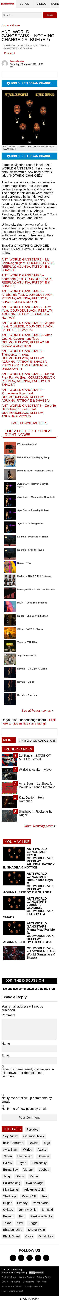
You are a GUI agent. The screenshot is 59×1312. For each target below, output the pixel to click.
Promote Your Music (12, 1286)
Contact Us (28, 1281)
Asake (42, 1149)
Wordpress (19, 1272)
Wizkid (27, 1149)
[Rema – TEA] (10, 567)
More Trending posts (40, 826)
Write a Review (26, 1277)
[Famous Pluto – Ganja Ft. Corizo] (10, 474)
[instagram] (29, 1258)
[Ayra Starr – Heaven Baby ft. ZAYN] (10, 488)
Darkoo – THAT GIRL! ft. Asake (34, 576)
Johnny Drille (28, 1209)
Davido (33, 1143)
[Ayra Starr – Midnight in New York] (10, 501)
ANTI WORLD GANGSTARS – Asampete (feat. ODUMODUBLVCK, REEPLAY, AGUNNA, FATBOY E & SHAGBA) (27, 281)
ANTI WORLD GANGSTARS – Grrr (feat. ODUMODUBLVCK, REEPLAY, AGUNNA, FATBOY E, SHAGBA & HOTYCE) (27, 312)
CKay (29, 1236)
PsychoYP (29, 1196)
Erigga (32, 1223)
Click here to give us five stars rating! (29, 721)
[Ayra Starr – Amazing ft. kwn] (10, 514)
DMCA (5, 1281)
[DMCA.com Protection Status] (36, 1272)
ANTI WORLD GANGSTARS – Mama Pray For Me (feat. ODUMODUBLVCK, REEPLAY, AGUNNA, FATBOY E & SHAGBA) (29, 379)
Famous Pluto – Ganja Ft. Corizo (35, 470)
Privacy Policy (44, 1277)
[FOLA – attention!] (10, 448)
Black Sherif (11, 1236)
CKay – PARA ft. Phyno (30, 629)
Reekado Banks (41, 1216)
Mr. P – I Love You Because (32, 602)
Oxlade (8, 1209)
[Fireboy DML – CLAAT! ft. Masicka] (10, 593)
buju (47, 1143)
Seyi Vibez (10, 1136)
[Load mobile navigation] (55, 4)
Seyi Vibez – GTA (26, 655)
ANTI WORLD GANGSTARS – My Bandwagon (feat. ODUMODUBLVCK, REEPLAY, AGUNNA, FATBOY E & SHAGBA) (28, 265)
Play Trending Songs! (12, 1291)
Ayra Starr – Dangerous (30, 523)
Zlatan (7, 1156)
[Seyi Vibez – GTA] (10, 659)
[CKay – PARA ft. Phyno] (10, 633)
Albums (15, 25)
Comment (9, 53)
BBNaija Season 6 (33, 1286)
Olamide (43, 1156)
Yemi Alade (40, 1203)
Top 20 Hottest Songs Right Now (28, 433)
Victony (28, 1169)
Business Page (9, 1277)
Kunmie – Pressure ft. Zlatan (32, 536)
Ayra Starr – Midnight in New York (36, 497)
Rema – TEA (24, 563)
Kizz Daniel (11, 1189)
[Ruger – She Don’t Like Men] (10, 620)
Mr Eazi (47, 1209)
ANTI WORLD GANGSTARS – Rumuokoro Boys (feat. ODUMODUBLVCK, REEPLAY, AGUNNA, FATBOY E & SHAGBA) (26, 395)
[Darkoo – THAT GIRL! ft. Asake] (10, 580)
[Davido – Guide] (10, 686)
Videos (41, 3)
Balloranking (11, 1183)
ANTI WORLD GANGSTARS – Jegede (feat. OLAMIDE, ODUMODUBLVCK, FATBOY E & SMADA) (28, 326)
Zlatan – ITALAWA (27, 642)
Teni (44, 1196)
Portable (32, 1129)
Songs (24, 3)
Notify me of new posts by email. (24, 1108)
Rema (34, 1176)
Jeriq (6, 1176)
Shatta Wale (36, 1229)
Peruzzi (8, 1216)
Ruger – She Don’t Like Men (32, 616)
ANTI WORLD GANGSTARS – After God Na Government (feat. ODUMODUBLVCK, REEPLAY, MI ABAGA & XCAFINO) (27, 340)
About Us (15, 1281)
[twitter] (21, 1258)
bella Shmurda (13, 1143)
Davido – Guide (25, 682)
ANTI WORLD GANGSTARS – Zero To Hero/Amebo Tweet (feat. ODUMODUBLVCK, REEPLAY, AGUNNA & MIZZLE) (29, 411)
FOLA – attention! (27, 444)
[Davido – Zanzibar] (10, 699)
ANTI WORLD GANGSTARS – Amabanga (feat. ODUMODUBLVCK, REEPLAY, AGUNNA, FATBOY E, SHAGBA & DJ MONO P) (27, 296)
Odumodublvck (33, 1136)
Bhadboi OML (12, 1229)
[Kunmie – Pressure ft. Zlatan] (10, 540)
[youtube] (38, 1258)
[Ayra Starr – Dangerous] (10, 527)
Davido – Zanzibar (27, 695)
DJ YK (7, 1163)
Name (6, 1043)
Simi (20, 1223)
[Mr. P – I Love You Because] (10, 606)
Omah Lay (45, 1236)
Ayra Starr (10, 1149)
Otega (19, 1176)
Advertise (41, 1281)
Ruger (7, 1203)
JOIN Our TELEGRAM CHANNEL (31, 83)
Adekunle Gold (34, 1189)
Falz (22, 1216)
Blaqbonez (24, 1156)
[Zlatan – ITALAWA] (10, 646)
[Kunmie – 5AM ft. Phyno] (10, 554)
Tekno (7, 1223)
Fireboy (22, 1203)
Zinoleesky (39, 1163)
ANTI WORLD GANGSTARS (38, 740)
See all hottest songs (36, 710)
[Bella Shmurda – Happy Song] (10, 461)
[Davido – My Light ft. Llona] (10, 672)
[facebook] (13, 1258)
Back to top (28, 1298)
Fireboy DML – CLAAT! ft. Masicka (36, 589)
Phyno (21, 1163)
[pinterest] (46, 1258)
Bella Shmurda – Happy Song (33, 457)
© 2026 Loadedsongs (12, 1269)
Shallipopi (9, 1196)
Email (5, 1055)
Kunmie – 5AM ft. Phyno (30, 550)
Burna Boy (10, 1169)
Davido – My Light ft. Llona (32, 668)
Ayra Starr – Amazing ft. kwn (33, 510)
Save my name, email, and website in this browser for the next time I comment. (28, 1072)
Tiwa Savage (34, 1183)
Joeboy (44, 1169)
